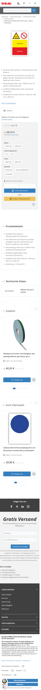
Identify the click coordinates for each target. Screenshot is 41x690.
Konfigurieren (18, 380)
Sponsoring (6, 602)
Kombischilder (9, 19)
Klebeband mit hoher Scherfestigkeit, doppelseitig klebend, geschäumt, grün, (19, 355)
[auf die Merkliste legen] (33, 204)
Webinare (5, 609)
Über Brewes (6, 595)
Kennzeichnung (15, 17)
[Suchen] (33, 10)
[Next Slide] (36, 308)
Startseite (5, 17)
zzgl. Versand (14, 134)
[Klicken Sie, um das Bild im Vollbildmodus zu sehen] (20, 43)
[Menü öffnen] (35, 3)
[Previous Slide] (32, 308)
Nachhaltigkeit (7, 605)
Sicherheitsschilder (29, 17)
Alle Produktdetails (9, 103)
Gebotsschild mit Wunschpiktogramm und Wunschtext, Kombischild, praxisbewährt (19, 449)
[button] (20, 590)
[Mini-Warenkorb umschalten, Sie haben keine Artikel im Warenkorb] (29, 3)
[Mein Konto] (18, 3)
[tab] (14, 388)
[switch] (4, 687)
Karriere (5, 598)
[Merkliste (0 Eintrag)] (24, 3)
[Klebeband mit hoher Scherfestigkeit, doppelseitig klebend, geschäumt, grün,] (19, 334)
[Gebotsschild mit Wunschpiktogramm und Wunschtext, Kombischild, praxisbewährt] (19, 428)
